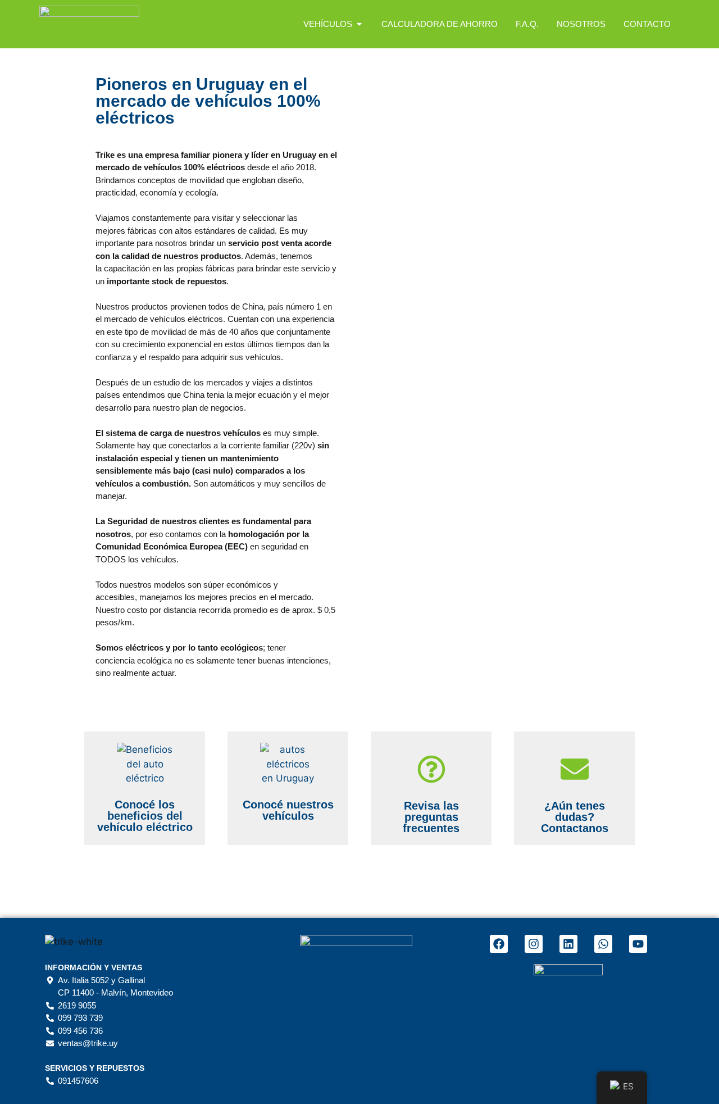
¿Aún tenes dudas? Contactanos (574, 816)
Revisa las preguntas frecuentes (431, 816)
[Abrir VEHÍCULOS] (359, 24)
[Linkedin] (568, 944)
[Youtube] (638, 944)
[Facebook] (499, 944)
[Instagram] (534, 944)
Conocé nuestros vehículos (288, 810)
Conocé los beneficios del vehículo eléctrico (145, 815)
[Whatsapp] (603, 944)
